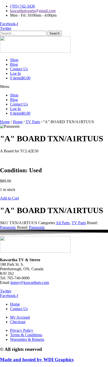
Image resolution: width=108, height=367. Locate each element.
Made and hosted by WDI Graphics (37, 359)
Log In (15, 73)
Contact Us (19, 69)
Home (5, 122)
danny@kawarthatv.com (29, 282)
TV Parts (33, 122)
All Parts (63, 223)
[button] (54, 86)
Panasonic (8, 227)
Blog (14, 64)
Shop (14, 60)
